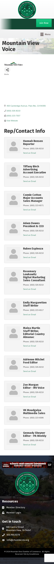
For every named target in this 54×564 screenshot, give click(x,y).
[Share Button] (7, 70)
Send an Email (29, 153)
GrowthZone (34, 554)
